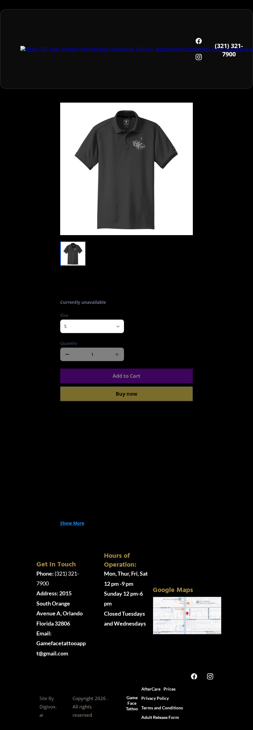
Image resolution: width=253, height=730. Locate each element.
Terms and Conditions (162, 707)
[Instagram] (199, 57)
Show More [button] (72, 523)
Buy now (126, 393)
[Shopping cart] (215, 703)
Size (64, 315)
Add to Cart (126, 376)
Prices (170, 688)
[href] (187, 615)
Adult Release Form (160, 717)
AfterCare (150, 688)
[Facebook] (199, 41)
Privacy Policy (155, 698)
